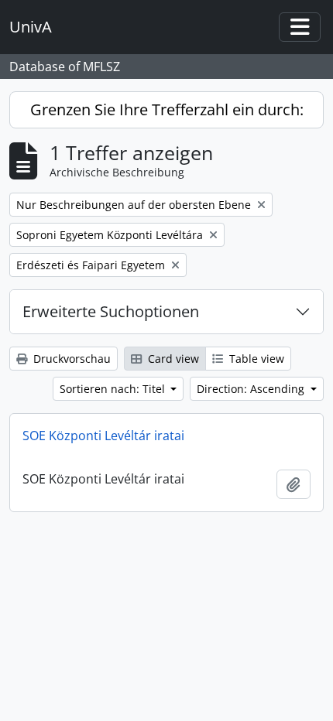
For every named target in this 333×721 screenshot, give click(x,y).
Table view (255, 358)
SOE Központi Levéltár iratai (103, 435)
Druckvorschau (70, 358)
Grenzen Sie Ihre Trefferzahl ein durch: (167, 109)
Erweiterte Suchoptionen (110, 311)
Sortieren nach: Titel (114, 388)
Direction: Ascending (252, 388)
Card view (172, 358)
